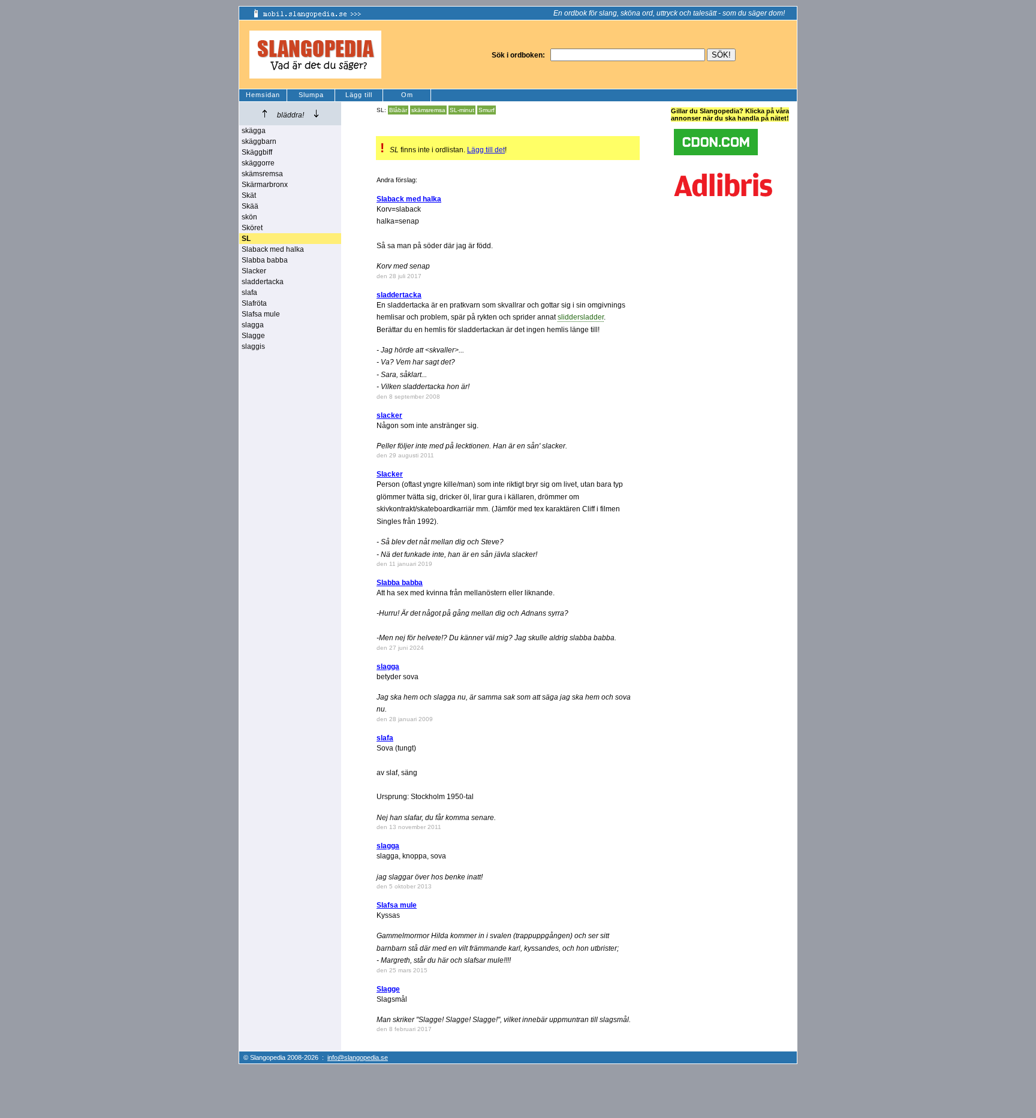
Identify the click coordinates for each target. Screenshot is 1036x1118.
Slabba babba (265, 260)
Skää (250, 206)
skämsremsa (262, 174)
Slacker (254, 271)
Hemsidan (263, 94)
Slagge (253, 336)
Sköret (252, 228)
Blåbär (398, 110)
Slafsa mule (261, 314)
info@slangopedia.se (357, 1057)
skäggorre (258, 163)
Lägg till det (486, 150)
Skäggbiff (257, 152)
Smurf (486, 110)
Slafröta (254, 303)
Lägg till (358, 94)
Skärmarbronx (265, 184)
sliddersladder (581, 317)
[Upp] (264, 113)
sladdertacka (263, 282)
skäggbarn (259, 141)
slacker (389, 415)
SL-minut (462, 110)
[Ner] (316, 113)
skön (249, 217)
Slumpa (311, 94)
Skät (249, 195)
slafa (249, 292)
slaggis (253, 346)
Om (407, 94)
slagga (253, 325)
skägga (254, 130)
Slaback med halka (273, 249)
